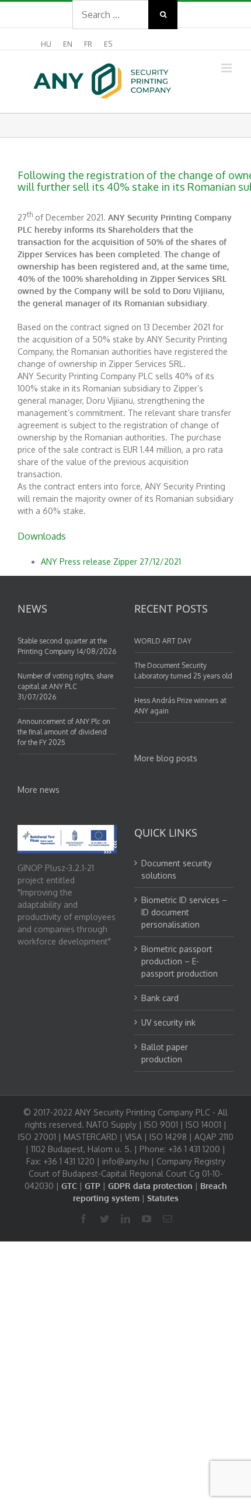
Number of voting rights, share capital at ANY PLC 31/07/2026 (65, 686)
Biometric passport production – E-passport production (179, 961)
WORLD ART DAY (162, 640)
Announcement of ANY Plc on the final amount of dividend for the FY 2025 (64, 732)
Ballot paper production (164, 1053)
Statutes (163, 1198)
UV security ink (168, 1022)
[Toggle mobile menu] (227, 68)
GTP (92, 1186)
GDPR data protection (150, 1186)
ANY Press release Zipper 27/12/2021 (111, 561)
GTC (69, 1186)
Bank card (160, 998)
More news (39, 790)
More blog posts (165, 758)
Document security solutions (176, 869)
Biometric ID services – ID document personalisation (184, 912)
